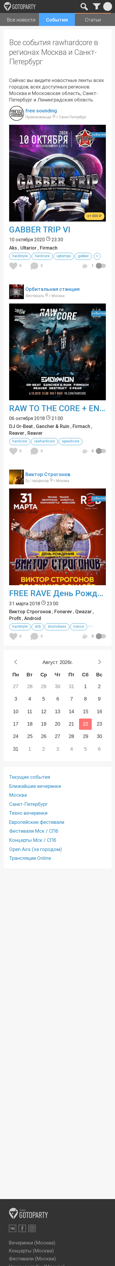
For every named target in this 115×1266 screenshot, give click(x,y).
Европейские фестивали (36, 822)
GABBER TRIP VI (39, 229)
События (57, 20)
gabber (83, 256)
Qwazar (83, 611)
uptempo (64, 256)
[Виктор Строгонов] (16, 481)
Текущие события (29, 777)
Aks (13, 248)
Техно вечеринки (28, 813)
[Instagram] (32, 1228)
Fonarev (63, 611)
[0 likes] (14, 266)
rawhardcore (44, 441)
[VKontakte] (12, 1228)
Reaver (16, 433)
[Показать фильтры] (96, 6)
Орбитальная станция (52, 289)
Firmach (49, 248)
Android (32, 618)
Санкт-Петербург (28, 804)
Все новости (21, 20)
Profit (15, 618)
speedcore (70, 441)
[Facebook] (22, 1228)
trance (78, 626)
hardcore (42, 256)
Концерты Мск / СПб (32, 840)
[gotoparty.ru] (20, 6)
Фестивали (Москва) (32, 1259)
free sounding (41, 111)
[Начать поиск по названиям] (84, 6)
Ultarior (28, 248)
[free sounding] (16, 117)
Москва (18, 795)
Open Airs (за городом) (35, 849)
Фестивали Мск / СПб (33, 831)
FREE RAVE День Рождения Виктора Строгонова (57, 593)
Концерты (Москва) (31, 1251)
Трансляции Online (30, 858)
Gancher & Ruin (52, 426)
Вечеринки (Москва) (32, 1243)
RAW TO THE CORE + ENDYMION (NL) (57, 408)
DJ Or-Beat (21, 426)
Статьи (93, 20)
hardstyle (20, 256)
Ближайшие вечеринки (35, 786)
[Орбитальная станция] (16, 296)
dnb (38, 626)
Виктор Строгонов (47, 474)
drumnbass (57, 626)
